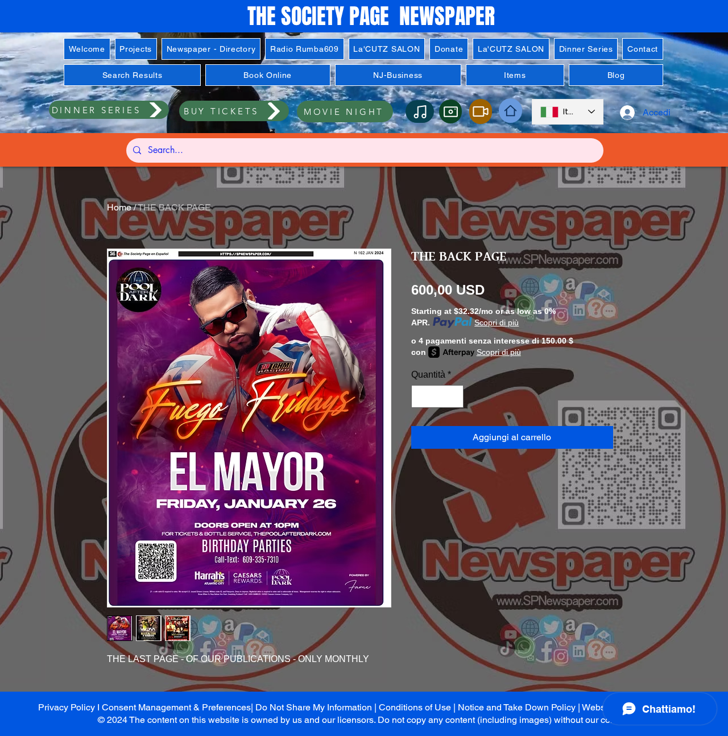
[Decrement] (421, 396)
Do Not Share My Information (313, 707)
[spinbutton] (437, 396)
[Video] (480, 111)
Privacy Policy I (70, 707)
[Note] (420, 111)
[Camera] (450, 111)
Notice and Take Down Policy (517, 707)
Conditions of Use (415, 707)
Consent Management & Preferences (176, 707)
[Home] (510, 110)
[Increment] (454, 396)
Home (119, 207)
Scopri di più (496, 322)
